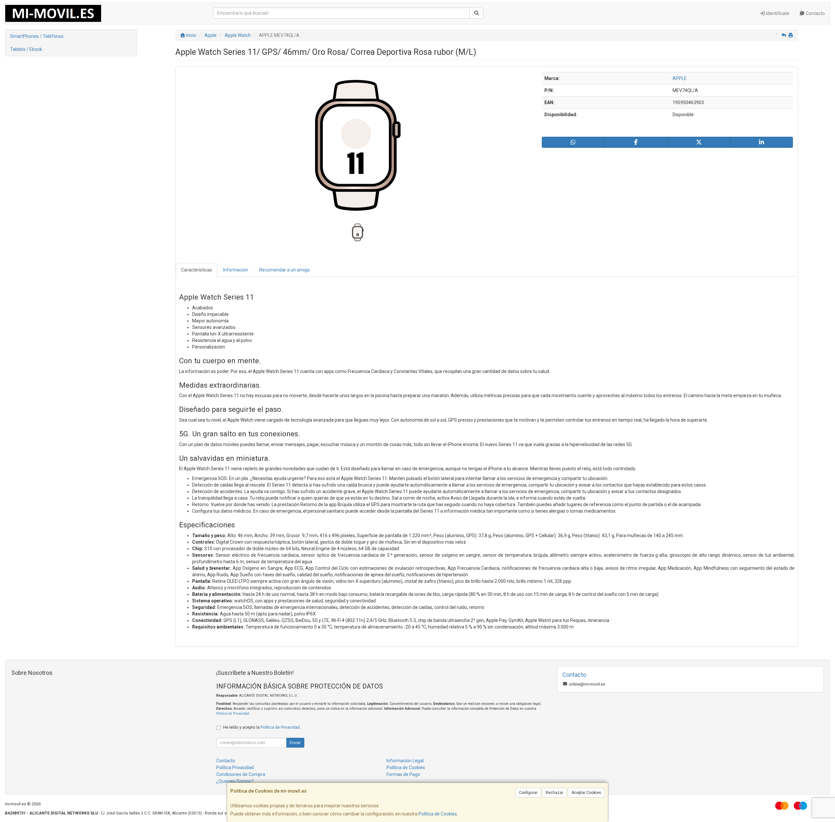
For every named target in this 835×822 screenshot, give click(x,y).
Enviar (295, 742)
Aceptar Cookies (586, 792)
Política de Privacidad (232, 713)
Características (196, 269)
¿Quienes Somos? (234, 781)
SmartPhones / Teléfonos (37, 36)
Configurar (528, 792)
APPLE (680, 78)
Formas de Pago (403, 774)
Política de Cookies (437, 813)
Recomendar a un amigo (284, 269)
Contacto (815, 13)
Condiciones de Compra (240, 774)
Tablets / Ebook (26, 49)
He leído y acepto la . (262, 727)
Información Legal (405, 760)
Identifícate (777, 13)
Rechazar (554, 792)
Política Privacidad (235, 767)
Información (235, 269)
